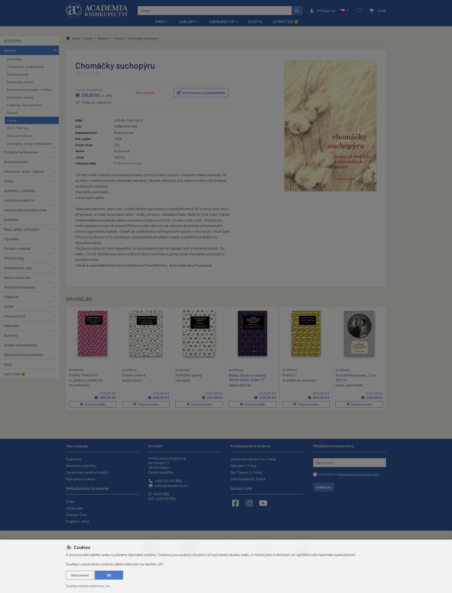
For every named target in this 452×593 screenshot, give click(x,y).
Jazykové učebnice (19, 200)
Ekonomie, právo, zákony (24, 171)
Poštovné (73, 459)
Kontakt (155, 446)
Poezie (12, 120)
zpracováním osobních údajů (358, 474)
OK (109, 575)
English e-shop (77, 521)
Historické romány (20, 97)
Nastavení (80, 575)
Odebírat (323, 487)
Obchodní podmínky (81, 465)
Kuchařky (11, 219)
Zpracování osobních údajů (87, 472)
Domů (76, 38)
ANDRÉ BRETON (240, 385)
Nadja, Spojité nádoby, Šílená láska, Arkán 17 (247, 377)
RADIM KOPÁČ (132, 381)
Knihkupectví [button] (221, 21)
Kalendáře (12, 325)
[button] (343, 10)
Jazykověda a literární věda (25, 210)
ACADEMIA (12, 40)
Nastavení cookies (80, 479)
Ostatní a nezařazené (20, 345)
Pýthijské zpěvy (188, 375)
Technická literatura (19, 287)
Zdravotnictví (14, 316)
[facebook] (235, 503)
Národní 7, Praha (243, 465)
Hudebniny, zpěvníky (20, 190)
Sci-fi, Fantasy (18, 128)
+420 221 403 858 (168, 480)
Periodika (11, 238)
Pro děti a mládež (17, 248)
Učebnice (11, 296)
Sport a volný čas (17, 277)
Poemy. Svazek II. (83, 375)
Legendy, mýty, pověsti (24, 105)
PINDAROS (182, 381)
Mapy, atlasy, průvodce (21, 229)
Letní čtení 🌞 (286, 21)
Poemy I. (289, 375)
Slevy (8, 364)
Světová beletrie (19, 136)
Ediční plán (74, 508)
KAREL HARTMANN (348, 385)
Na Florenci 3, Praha (246, 472)
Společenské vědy (18, 267)
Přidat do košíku (94, 404)
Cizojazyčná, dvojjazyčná (25, 66)
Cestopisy (14, 59)
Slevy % (255, 21)
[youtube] (263, 503)
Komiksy (11, 335)
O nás (70, 501)
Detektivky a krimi (20, 82)
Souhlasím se (349, 474)
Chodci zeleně (134, 375)
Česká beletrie (17, 74)
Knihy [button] (160, 21)
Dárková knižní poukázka (23, 354)
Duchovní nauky (16, 161)
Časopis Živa (76, 514)
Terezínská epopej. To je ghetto (355, 377)
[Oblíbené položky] (359, 10)
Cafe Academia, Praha (248, 479)
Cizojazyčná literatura (21, 152)
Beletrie (10, 50)
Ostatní (12, 113)
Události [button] (187, 21)
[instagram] (249, 503)
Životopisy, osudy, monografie (29, 143)
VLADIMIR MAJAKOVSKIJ (299, 380)
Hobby (9, 181)
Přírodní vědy (14, 258)
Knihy (89, 38)
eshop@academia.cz (171, 485)
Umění (9, 306)
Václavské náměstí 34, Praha (253, 459)
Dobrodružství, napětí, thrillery (29, 90)
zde (107, 586)
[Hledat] (297, 10)
